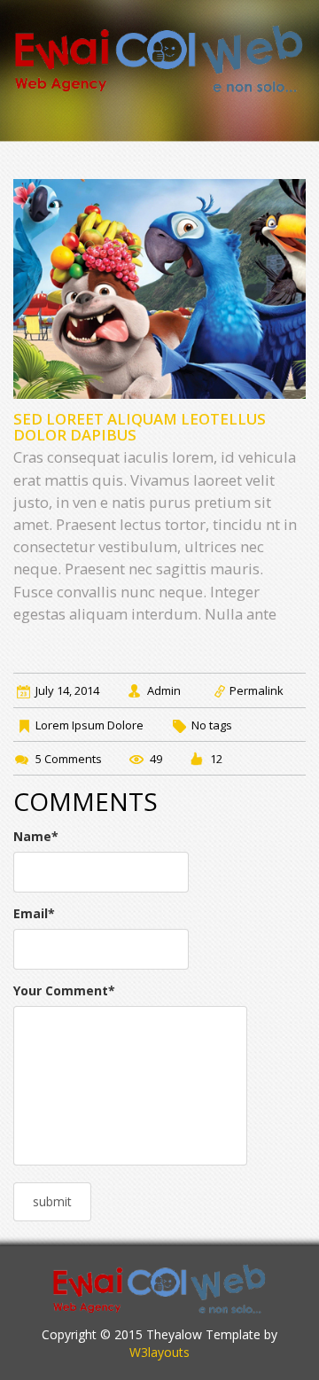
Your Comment (64, 990)
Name (35, 836)
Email (34, 913)
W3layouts (159, 1352)
